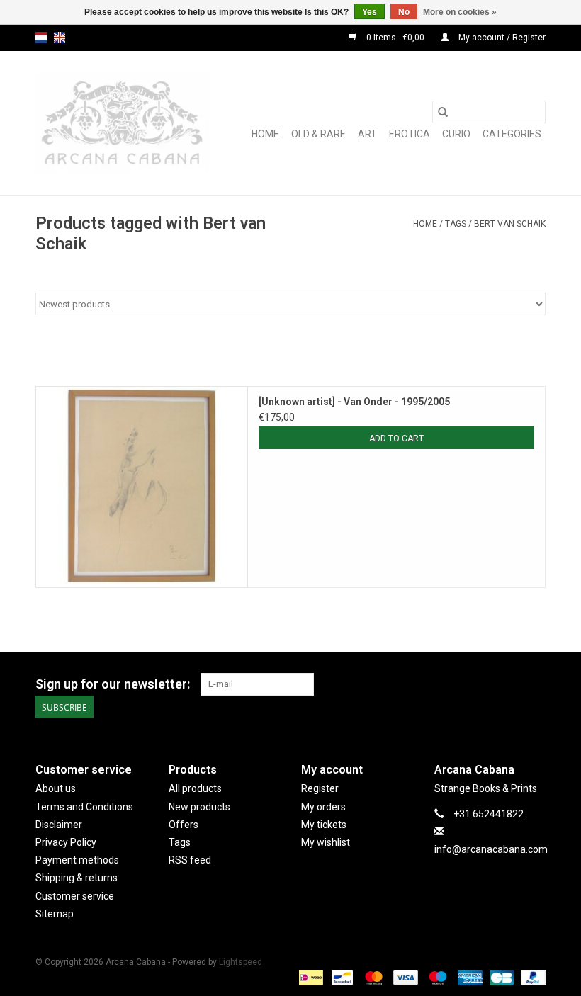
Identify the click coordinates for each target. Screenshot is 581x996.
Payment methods (77, 860)
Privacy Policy (65, 842)
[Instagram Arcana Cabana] (534, 684)
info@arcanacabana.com (491, 849)
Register (320, 788)
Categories (512, 134)
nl (41, 37)
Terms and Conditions (84, 807)
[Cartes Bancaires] (500, 978)
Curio (456, 134)
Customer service (74, 896)
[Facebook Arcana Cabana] (509, 684)
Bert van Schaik (510, 224)
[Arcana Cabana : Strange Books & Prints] (122, 123)
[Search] (442, 112)
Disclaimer (58, 824)
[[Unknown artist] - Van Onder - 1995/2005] (142, 487)
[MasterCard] (372, 978)
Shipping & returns (76, 877)
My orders (323, 807)
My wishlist (325, 842)
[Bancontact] (340, 978)
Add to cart (396, 438)
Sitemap (54, 913)
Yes (369, 12)
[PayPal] (531, 978)
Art (367, 134)
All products (195, 788)
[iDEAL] (309, 978)
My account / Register (501, 38)
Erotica (409, 134)
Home (265, 134)
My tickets (323, 824)
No (404, 12)
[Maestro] (436, 978)
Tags (455, 224)
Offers (183, 824)
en (59, 37)
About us (55, 788)
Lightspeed (240, 962)
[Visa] (404, 978)
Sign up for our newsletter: (112, 684)
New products (199, 807)
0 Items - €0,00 (395, 38)
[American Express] (469, 978)
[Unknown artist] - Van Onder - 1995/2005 (354, 401)
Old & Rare (318, 134)
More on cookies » (460, 12)
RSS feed (190, 860)
